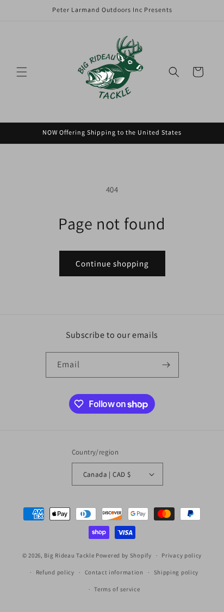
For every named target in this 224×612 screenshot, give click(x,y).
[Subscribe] (166, 365)
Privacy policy (181, 555)
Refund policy (55, 572)
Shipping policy (176, 572)
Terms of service (117, 589)
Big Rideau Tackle (69, 555)
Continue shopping (112, 263)
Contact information (114, 572)
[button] (22, 72)
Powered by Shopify (124, 555)
